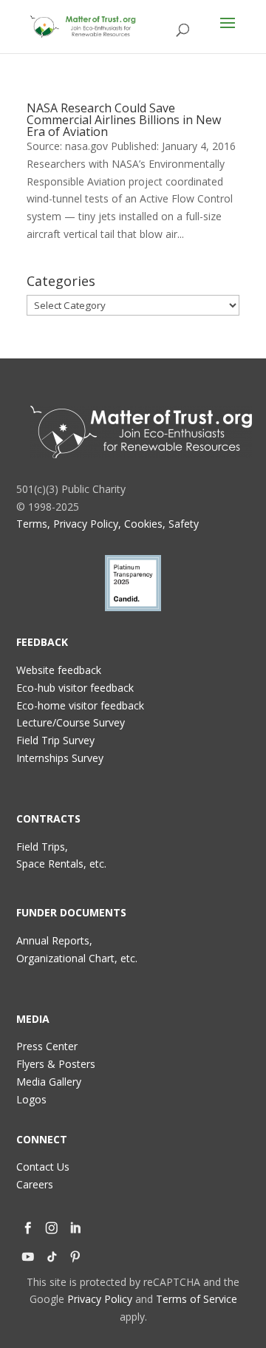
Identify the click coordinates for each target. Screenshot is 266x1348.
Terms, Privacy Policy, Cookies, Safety (107, 524)
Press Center (47, 1046)
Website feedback (58, 670)
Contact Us (42, 1167)
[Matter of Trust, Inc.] (141, 432)
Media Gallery (48, 1082)
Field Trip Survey (55, 740)
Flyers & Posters (55, 1064)
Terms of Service (196, 1299)
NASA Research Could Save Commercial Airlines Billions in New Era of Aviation (124, 120)
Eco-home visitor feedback (80, 705)
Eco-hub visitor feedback (75, 688)
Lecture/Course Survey (70, 722)
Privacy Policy (99, 1299)
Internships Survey (59, 758)
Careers (34, 1184)
